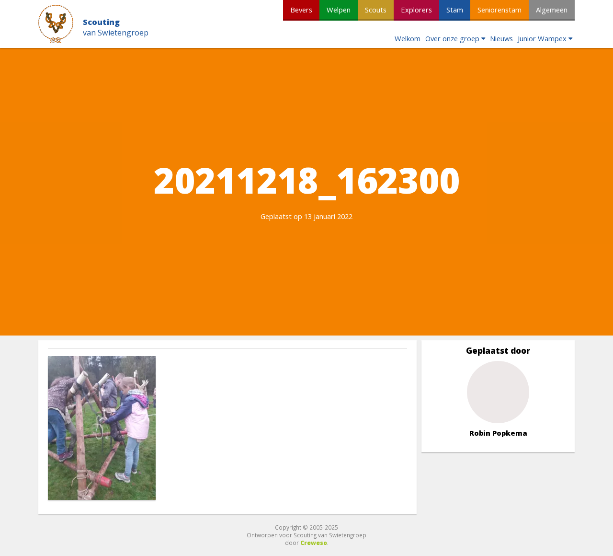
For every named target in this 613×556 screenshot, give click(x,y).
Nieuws (501, 38)
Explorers (416, 9)
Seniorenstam (499, 9)
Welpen (339, 9)
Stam (454, 9)
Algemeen (552, 9)
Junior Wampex (542, 38)
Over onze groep (452, 38)
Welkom (407, 38)
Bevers (301, 9)
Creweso (313, 542)
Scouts (375, 9)
